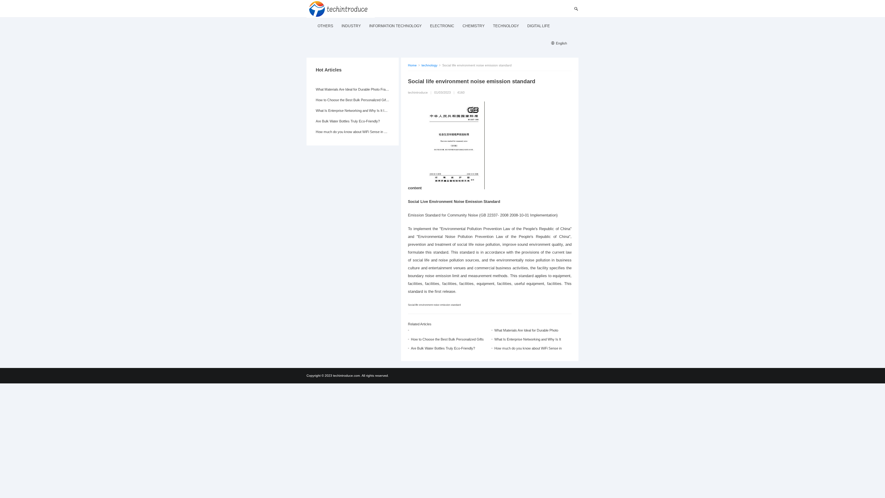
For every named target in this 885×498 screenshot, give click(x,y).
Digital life (538, 26)
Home (412, 65)
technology (506, 26)
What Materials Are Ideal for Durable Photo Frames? (352, 89)
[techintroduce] (341, 9)
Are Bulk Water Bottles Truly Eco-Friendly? (443, 348)
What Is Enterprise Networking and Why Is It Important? (352, 111)
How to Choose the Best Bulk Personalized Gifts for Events (352, 100)
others (325, 26)
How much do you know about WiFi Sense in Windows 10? (352, 132)
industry (351, 26)
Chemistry (474, 26)
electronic (442, 26)
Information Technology (395, 26)
